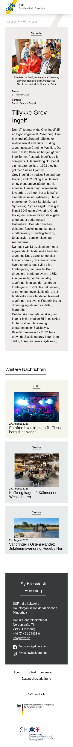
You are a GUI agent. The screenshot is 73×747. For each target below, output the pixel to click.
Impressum (47, 672)
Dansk (15, 103)
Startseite (11, 21)
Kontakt (31, 672)
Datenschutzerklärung (36, 678)
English (32, 103)
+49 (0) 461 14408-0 (26, 633)
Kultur (36, 386)
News (24, 21)
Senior (36, 447)
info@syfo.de (21, 638)
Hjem (17, 672)
